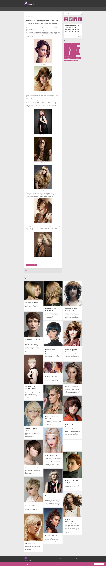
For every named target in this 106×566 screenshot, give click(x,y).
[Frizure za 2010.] (33, 489)
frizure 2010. (72, 54)
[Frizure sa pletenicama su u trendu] (53, 399)
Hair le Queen (78, 58)
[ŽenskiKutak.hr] (29, 560)
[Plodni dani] (75, 19)
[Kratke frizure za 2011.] (33, 452)
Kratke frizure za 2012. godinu (72, 481)
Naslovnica (61, 558)
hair (73, 58)
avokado (77, 43)
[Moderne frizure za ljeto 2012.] (33, 324)
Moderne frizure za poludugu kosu (71, 309)
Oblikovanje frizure (31, 544)
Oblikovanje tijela (41, 8)
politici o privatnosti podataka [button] (67, 564)
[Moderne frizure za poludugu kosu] (72, 293)
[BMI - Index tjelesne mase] (66, 19)
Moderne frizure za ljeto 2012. (32, 340)
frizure (28, 264)
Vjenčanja (56, 8)
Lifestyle (35, 8)
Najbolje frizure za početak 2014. (70, 520)
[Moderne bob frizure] (33, 290)
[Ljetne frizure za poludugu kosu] (72, 408)
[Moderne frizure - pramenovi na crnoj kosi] (53, 333)
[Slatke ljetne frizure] (53, 440)
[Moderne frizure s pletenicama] (53, 293)
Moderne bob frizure (31, 302)
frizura (77, 52)
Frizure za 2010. (30, 505)
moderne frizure (34, 264)
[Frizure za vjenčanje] (53, 520)
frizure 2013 (67, 56)
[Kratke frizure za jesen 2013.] (53, 481)
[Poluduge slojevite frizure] (33, 413)
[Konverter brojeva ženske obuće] (80, 19)
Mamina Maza (75, 8)
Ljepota (29, 8)
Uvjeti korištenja (76, 558)
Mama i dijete (47, 8)
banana (66, 45)
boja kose (75, 45)
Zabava (64, 8)
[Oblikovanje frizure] (33, 527)
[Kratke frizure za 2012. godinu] (72, 465)
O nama (65, 558)
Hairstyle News (67, 60)
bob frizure (70, 45)
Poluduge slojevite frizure (31, 429)
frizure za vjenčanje (68, 58)
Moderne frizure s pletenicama (50, 309)
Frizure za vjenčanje (51, 535)
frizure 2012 (78, 54)
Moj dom (52, 8)
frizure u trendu (72, 56)
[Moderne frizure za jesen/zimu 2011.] (72, 333)
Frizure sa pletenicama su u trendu (52, 417)
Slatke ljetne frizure (51, 456)
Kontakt (81, 558)
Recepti (68, 8)
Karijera (61, 8)
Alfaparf (66, 43)
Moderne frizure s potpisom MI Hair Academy (30, 388)
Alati (71, 8)
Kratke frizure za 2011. (32, 468)
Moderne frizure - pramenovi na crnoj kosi (52, 350)
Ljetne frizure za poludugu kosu (70, 425)
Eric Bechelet (72, 52)
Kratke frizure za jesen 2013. (52, 496)
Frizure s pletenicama (72, 387)
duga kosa (67, 52)
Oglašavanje (70, 558)
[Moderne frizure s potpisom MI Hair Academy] (33, 369)
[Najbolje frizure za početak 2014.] (72, 504)
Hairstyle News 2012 (74, 60)
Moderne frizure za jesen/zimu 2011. (71, 350)
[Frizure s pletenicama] (72, 373)
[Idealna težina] (70, 19)
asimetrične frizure (72, 43)
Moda (32, 8)
